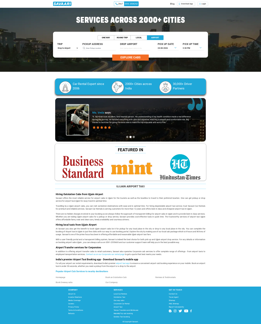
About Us (71, 294)
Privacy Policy (73, 307)
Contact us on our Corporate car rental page (105, 254)
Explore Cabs (130, 57)
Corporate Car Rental (122, 304)
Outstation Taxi (119, 297)
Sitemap (172, 300)
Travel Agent (173, 297)
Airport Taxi (118, 307)
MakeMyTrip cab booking (123, 313)
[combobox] (135, 48)
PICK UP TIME (190, 44)
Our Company (111, 282)
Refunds (71, 313)
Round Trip (122, 37)
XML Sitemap (174, 304)
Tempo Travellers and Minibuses (126, 310)
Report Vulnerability (176, 307)
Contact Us (173, 294)
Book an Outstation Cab (116, 277)
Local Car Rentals (120, 294)
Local (139, 37)
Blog (172, 4)
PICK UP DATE (166, 44)
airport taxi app (123, 263)
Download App (187, 4)
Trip (60, 44)
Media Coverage (74, 300)
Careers (71, 304)
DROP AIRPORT (128, 44)
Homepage (60, 277)
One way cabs (119, 300)
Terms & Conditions (75, 310)
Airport (155, 37)
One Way (106, 37)
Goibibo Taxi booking (122, 317)
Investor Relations (75, 297)
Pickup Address (92, 44)
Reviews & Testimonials (165, 277)
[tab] (127, 137)
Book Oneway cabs (64, 282)
